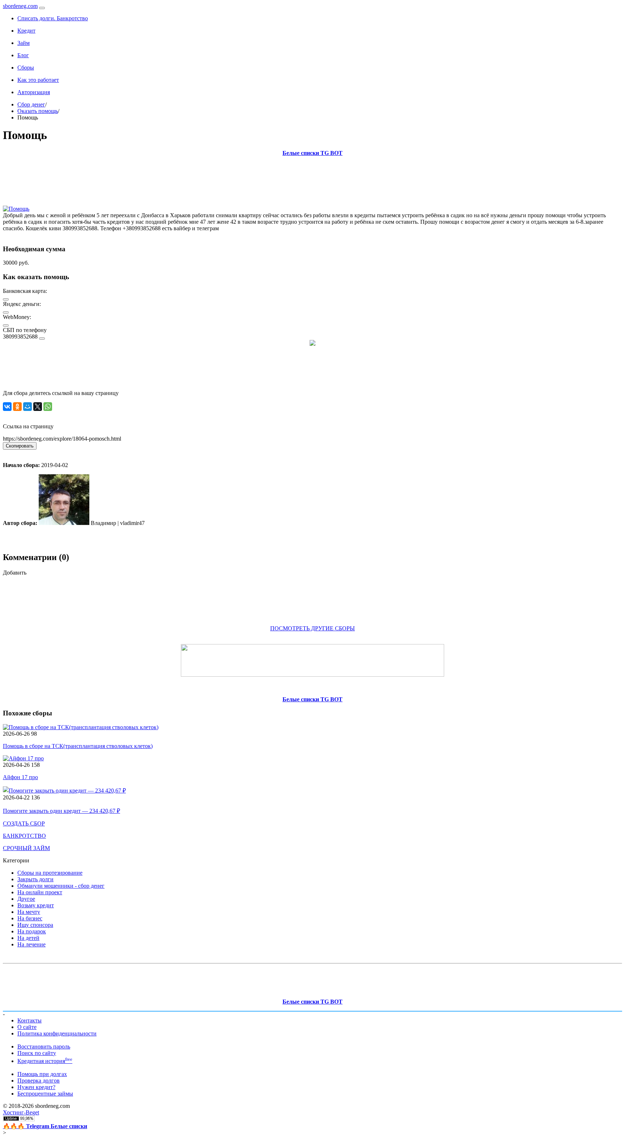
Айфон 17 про (20, 777)
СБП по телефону (25, 330)
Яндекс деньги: (22, 304)
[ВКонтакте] (7, 406)
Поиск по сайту (36, 1053)
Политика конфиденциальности (57, 1033)
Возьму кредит (35, 905)
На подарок (31, 931)
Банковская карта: (25, 291)
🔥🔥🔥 (45, 1126)
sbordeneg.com (20, 6)
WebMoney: (17, 317)
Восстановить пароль (43, 1046)
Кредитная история (44, 1061)
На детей (28, 938)
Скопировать (20, 446)
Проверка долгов (38, 1080)
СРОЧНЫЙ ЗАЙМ (26, 848)
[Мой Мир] (27, 406)
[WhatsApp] (47, 406)
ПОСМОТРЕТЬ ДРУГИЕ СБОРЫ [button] (312, 628)
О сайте (27, 1027)
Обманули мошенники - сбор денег (61, 886)
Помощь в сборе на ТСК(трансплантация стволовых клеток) (78, 746)
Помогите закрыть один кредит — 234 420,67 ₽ (61, 811)
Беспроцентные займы (45, 1093)
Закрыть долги (35, 879)
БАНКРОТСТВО (24, 836)
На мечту (28, 912)
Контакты (29, 1020)
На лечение (31, 944)
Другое (26, 899)
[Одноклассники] (17, 406)
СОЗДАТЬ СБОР (24, 823)
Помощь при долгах (42, 1074)
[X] (37, 406)
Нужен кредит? (36, 1087)
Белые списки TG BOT (312, 153)
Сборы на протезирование (49, 873)
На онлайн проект (39, 892)
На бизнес (29, 918)
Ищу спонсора (35, 925)
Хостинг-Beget (21, 1112)
